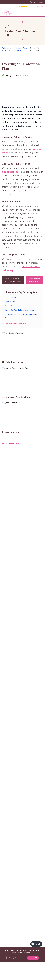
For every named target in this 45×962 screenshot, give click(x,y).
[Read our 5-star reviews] (23, 6)
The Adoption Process (13, 297)
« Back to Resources (10, 443)
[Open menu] (41, 13)
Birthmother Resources (6, 49)
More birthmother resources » (16, 324)
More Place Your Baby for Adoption (13, 280)
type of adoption (10, 171)
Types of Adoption (11, 301)
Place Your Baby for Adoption (21, 49)
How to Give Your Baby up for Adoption (19, 310)
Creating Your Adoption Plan (15, 306)
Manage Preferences (16, 958)
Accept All (33, 958)
